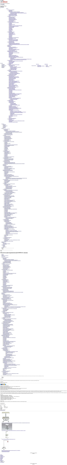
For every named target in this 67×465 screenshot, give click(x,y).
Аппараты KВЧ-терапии (12, 88)
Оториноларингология (13, 57)
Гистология (9, 45)
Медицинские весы (11, 27)
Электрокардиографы (5, 274)
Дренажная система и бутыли (9, 352)
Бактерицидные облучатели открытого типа (8, 291)
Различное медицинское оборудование (6, 298)
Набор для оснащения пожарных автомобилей (14, 82)
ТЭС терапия (10, 92)
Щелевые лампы (6, 171)
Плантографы (10, 29)
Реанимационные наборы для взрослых (13, 86)
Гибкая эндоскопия (6, 239)
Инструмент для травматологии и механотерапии (16, 114)
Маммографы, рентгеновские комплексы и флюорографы (10, 308)
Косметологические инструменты (14, 98)
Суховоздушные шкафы (9, 188)
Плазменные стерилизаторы (13, 68)
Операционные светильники (12, 106)
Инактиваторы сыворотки (12, 34)
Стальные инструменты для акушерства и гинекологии (17, 12)
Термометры (10, 23)
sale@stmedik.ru (2, 7)
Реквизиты (3, 67)
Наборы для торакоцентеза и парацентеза (11, 355)
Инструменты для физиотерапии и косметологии (10, 217)
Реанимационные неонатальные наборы (14, 76)
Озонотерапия (10, 90)
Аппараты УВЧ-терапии (12, 96)
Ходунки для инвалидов (12, 50)
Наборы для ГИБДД (11, 84)
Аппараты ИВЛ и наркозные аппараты (7, 361)
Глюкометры (5, 147)
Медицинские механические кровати (13, 39)
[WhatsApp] (3, 384)
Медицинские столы (11, 41)
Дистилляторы (10, 35)
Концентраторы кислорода (12, 101)
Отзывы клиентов (4, 65)
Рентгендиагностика (10, 60)
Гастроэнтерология (5, 164)
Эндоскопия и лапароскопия (5, 371)
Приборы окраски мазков (7, 152)
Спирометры (10, 31)
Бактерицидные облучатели (5, 289)
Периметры (10, 54)
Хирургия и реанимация (10, 100)
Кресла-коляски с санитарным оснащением (14, 49)
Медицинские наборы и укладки (11, 75)
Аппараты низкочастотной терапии (13, 95)
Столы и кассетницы (6, 181)
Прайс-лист (3, 242)
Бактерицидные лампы (11, 42)
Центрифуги (4, 282)
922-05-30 (2, 4)
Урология (7, 234)
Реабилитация (9, 46)
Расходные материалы (8, 222)
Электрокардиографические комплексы (13, 26)
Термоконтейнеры (5, 281)
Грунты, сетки (39, 66)
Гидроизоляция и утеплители (6, 243)
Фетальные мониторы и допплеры (13, 15)
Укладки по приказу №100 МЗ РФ (13, 81)
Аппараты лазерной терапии (6, 342)
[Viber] (2, 384)
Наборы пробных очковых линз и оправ (14, 56)
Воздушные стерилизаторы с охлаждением (15, 67)
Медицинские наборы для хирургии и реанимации (16, 112)
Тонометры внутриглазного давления (7, 303)
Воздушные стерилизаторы (13, 66)
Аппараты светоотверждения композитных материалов (9, 318)
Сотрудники (3, 66)
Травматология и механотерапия (13, 107)
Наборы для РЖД (5, 327)
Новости (47, 65)
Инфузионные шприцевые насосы (13, 115)
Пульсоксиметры (5, 277)
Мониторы (10, 117)
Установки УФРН (5, 310)
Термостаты (10, 36)
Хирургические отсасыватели (12, 118)
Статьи (4, 246)
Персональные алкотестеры (12, 18)
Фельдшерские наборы (11, 79)
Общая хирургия (6, 366)
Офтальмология (12, 58)
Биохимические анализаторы (12, 38)
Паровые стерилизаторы (7, 315)
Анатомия (11, 110)
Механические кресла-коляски (6, 296)
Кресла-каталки (11, 48)
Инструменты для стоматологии (13, 71)
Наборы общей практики (7, 205)
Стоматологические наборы (13, 72)
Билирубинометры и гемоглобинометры (14, 37)
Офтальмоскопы (11, 53)
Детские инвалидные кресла (6, 294)
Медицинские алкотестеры (12, 21)
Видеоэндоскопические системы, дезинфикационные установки (10, 373)
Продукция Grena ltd (11, 102)
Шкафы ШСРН (11, 63)
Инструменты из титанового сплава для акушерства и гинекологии (12, 260)
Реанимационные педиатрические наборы (14, 77)
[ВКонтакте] (0, 384)
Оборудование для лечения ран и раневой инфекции (15, 93)
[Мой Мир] (5, 384)
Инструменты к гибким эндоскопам (7, 374)
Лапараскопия (10, 121)
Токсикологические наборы (6, 325)
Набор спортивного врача (6, 330)
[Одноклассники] (4, 384)
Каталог (7, 8)
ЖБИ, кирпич (39, 65)
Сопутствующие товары (12, 65)
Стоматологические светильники (8, 193)
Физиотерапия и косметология (5, 335)
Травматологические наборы (12, 78)
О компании (3, 64)
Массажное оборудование (12, 89)
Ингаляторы (10, 97)
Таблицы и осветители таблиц (12, 55)
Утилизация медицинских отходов (12, 87)
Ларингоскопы (11, 116)
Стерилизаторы (5, 313)
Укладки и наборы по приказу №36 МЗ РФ (9, 200)
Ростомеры (10, 30)
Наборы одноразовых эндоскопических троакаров (12, 351)
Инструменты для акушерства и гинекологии (14, 11)
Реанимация (10, 105)
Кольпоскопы (10, 10)
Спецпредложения (34, 65)
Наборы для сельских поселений (7, 332)
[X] (1, 384)
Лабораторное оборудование (5, 279)
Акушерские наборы (11, 83)
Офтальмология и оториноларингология (12, 51)
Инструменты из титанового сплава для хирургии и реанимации (12, 364)
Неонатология (6, 130)
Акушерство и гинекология (5, 257)
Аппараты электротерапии (6, 344)
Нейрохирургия (12, 113)
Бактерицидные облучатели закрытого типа (14, 43)
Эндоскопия (10, 119)
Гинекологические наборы (13, 13)
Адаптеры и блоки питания (12, 16)
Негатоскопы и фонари (12, 61)
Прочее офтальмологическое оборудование (14, 52)
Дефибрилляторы (11, 109)
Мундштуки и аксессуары (6, 265)
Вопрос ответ (47, 66)
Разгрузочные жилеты (5, 323)
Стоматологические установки (12, 74)
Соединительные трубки (9, 354)
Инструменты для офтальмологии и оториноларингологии (11, 176)
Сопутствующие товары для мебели (13, 40)
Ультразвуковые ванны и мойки (13, 69)
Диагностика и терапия (4, 269)
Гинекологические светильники (7, 262)
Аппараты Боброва (5, 349)
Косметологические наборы (13, 99)
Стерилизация (3, 311)
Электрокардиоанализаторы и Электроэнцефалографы (15, 25)
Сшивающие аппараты (13, 103)
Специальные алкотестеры (6, 267)
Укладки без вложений (11, 80)
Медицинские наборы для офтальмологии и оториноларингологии (18, 59)
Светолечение (6, 210)
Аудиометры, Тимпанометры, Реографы (14, 22)
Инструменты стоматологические (8, 320)
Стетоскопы (5, 142)
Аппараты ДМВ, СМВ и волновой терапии (14, 94)
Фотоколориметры (11, 32)
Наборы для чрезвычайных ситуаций (13, 85)
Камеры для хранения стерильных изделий (14, 64)
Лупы (3, 369)
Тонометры (4, 272)
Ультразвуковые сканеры (12, 24)
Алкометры (4, 135)
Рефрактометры (5, 301)
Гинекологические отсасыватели (13, 14)
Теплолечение (4, 339)
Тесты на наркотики (11, 20)
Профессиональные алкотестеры (13, 19)
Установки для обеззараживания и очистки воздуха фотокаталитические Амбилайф (19, 44)
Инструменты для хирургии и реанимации (9, 229)
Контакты (50, 65)
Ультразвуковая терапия (6, 340)
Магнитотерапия (5, 347)
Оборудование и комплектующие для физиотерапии (9, 337)
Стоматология (9, 70)
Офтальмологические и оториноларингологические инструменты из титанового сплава (14, 306)
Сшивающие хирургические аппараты (7, 359)
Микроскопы (4, 284)
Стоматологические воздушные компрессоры (14, 73)
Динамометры (10, 28)
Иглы (6, 353)
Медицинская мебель (4, 286)
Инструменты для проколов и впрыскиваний (15, 111)
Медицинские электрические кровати (9, 159)
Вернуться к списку (2, 410)
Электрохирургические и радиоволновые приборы (15, 108)
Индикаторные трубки (11, 17)
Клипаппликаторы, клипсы (13, 104)
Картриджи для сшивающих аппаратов (9, 357)
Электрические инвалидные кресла (13, 47)
